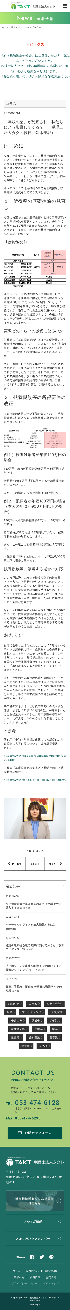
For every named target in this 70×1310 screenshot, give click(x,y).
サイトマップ (51, 1283)
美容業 (54, 1037)
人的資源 (56, 1012)
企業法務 (11, 928)
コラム (33, 1003)
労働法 (54, 1020)
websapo (35, 1304)
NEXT (54, 864)
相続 (9, 1012)
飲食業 (25, 1046)
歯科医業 (34, 1037)
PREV (17, 864)
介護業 (38, 1029)
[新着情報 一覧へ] (63, 886)
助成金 (36, 1020)
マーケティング (36, 970)
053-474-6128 (37, 1102)
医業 (55, 1029)
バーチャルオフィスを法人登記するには (31, 924)
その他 (27, 908)
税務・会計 (54, 1003)
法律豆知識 (18, 1029)
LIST (35, 863)
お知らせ (13, 1003)
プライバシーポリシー (24, 1283)
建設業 (15, 1037)
